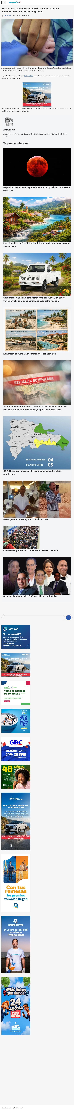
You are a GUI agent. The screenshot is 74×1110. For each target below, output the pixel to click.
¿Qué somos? (18, 1108)
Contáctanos (6, 1108)
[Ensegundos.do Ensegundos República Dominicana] (14, 2)
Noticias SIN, (28, 76)
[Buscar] (68, 617)
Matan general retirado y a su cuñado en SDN (25, 519)
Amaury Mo (7, 15)
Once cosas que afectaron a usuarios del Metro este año (31, 550)
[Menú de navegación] (3, 2)
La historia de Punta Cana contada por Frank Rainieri (29, 354)
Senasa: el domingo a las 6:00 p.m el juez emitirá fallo (30, 596)
